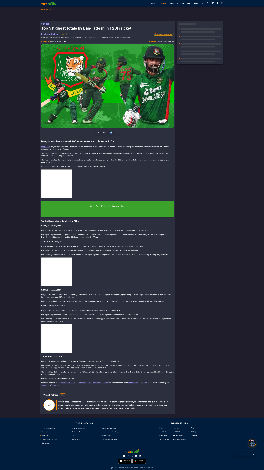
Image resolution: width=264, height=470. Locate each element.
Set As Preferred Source (164, 34)
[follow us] (110, 132)
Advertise (176, 432)
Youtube (105, 383)
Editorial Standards (179, 439)
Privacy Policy (178, 435)
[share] (117, 132)
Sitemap (193, 432)
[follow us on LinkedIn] (140, 456)
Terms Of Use (164, 439)
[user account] (222, 3)
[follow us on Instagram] (128, 456)
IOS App (144, 383)
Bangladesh (45, 147)
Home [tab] (153, 3)
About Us (162, 432)
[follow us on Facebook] (124, 456)
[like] (97, 132)
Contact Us (163, 435)
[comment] (104, 132)
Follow (63, 34)
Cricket (45, 24)
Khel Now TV (195, 435)
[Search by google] (202, 3)
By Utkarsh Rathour (49, 34)
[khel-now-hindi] (212, 3)
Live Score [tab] (186, 3)
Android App (133, 383)
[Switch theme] (208, 3)
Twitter (89, 383)
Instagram (97, 383)
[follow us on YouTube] (136, 456)
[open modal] (252, 442)
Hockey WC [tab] (173, 3)
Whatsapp (45, 385)
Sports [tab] (163, 3)
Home (161, 428)
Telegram (54, 385)
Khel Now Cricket (68, 383)
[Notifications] (217, 3)
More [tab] (196, 3)
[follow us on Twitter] (132, 456)
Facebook (82, 383)
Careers (176, 428)
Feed (192, 428)
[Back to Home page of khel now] (48, 3)
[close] (253, 454)
